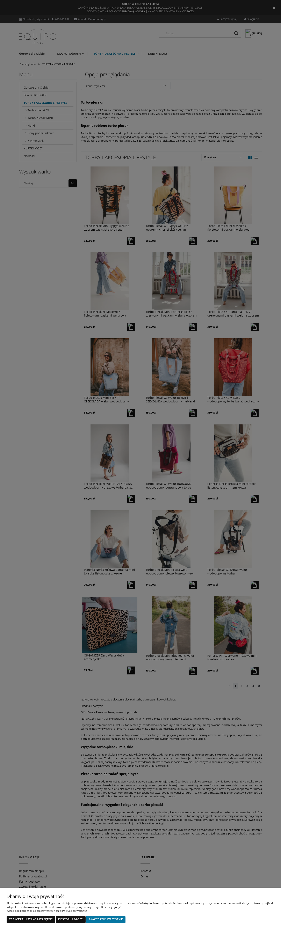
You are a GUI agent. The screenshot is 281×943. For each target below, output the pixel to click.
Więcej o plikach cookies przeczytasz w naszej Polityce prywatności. (47, 911)
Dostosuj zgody (70, 919)
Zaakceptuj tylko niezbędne (31, 919)
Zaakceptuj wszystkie (106, 919)
